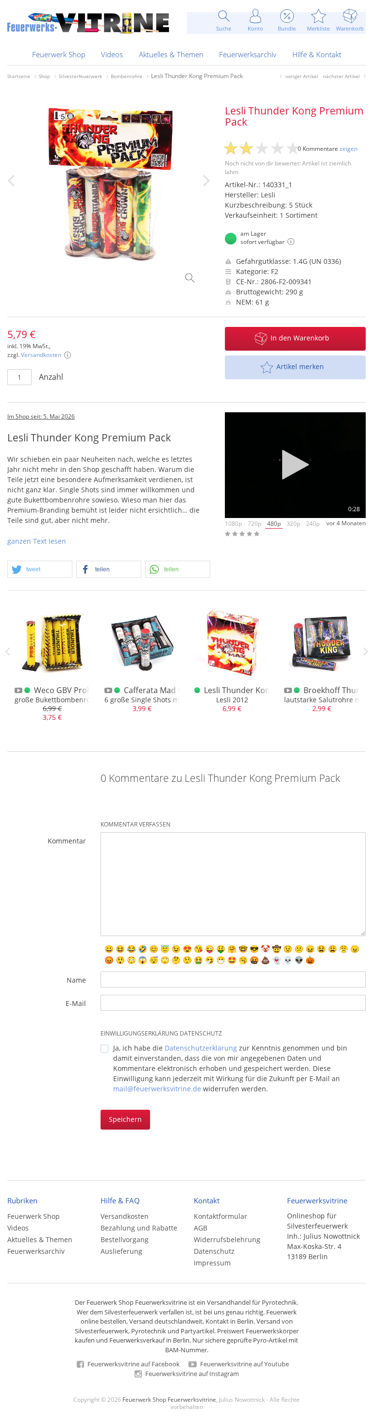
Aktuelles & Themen (171, 54)
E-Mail (76, 1003)
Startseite (18, 76)
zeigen (348, 149)
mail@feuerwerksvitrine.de (157, 1088)
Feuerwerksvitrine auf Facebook (133, 1364)
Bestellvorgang (125, 1239)
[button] (40, 569)
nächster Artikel (341, 76)
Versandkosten (41, 355)
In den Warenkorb (300, 337)
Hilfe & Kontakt (316, 54)
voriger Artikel (302, 76)
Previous (7, 651)
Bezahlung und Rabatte (139, 1227)
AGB (200, 1227)
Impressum (212, 1262)
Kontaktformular (220, 1216)
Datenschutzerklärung (201, 1048)
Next (365, 651)
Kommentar (67, 840)
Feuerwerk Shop (58, 54)
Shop (44, 76)
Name (76, 980)
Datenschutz (214, 1251)
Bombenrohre (126, 76)
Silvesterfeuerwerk (80, 76)
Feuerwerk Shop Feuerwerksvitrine (169, 1399)
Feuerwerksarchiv (247, 54)
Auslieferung (121, 1251)
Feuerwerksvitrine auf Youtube (244, 1364)
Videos (112, 54)
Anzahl (51, 377)
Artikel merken (300, 366)
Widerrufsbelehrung (227, 1239)
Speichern (125, 1119)
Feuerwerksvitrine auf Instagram (191, 1373)
